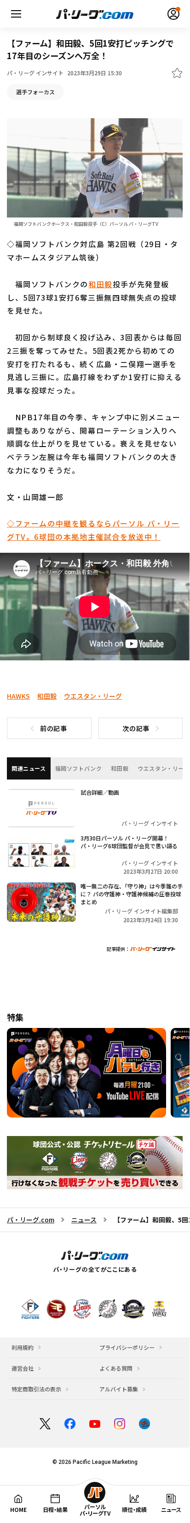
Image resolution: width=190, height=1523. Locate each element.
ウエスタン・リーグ (93, 696)
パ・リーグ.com (30, 1219)
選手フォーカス (35, 92)
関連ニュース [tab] (29, 768)
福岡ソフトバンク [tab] (78, 768)
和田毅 (100, 284)
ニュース (84, 1219)
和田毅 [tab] (119, 768)
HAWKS (18, 696)
